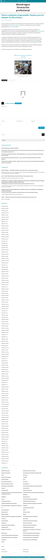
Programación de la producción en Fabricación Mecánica (32, 530)
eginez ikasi (25, 481)
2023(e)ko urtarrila (5, 280)
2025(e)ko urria (4, 221)
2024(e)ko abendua (5, 236)
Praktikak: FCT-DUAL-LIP (6, 529)
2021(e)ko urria (4, 310)
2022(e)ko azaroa (4, 284)
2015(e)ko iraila (4, 443)
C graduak (25, 477)
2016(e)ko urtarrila (5, 434)
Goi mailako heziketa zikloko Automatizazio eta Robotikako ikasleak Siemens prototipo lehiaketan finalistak (19, 192)
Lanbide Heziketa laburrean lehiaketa (30, 520)
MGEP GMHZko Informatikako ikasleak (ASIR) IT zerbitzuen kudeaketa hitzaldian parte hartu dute (17, 183)
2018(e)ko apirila (4, 395)
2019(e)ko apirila (4, 369)
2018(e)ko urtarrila (5, 402)
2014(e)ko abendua (5, 458)
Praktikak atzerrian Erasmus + (28, 527)
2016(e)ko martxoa (5, 430)
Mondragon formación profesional (23, 7)
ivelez (2, 20)
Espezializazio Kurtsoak (5, 501)
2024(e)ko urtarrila (5, 258)
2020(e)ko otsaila (4, 349)
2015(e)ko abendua (5, 436)
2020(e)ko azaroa (4, 332)
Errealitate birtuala (26, 496)
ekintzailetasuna (26, 483)
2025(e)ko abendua (5, 217)
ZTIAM (2, 541)
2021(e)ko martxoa (5, 323)
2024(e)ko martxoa (5, 254)
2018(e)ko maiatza (5, 393)
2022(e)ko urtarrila (5, 304)
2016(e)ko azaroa (4, 419)
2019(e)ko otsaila (4, 373)
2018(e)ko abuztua (5, 386)
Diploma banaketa (4, 479)
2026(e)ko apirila (4, 210)
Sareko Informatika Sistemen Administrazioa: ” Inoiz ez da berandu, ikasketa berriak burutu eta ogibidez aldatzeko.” (21, 158)
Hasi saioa (3, 549)
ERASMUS (25, 494)
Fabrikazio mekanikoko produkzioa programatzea (32, 503)
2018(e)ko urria (4, 382)
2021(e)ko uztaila (4, 315)
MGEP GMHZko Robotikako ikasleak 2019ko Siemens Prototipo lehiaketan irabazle (24, 170)
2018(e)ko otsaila (4, 399)
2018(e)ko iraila (4, 384)
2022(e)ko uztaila (4, 291)
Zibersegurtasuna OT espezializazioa (30, 539)
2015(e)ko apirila (4, 449)
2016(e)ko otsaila (4, 432)
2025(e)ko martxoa (5, 230)
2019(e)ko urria (4, 358)
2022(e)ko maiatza (5, 295)
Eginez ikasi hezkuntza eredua (7, 483)
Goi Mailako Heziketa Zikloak (28, 507)
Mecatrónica (16, 25)
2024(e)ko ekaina (4, 247)
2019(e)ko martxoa (5, 371)
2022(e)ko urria (4, 286)
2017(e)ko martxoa (5, 410)
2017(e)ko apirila (4, 408)
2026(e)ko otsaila (4, 214)
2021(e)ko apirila (4, 321)
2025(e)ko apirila (4, 228)
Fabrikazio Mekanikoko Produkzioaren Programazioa (11, 505)
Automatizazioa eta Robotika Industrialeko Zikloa (32, 472)
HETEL (24, 509)
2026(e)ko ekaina (4, 206)
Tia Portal (39, 31)
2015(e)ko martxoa (5, 452)
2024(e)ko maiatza (5, 249)
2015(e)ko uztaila (4, 445)
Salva (2, 176)
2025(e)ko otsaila (4, 232)
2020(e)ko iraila (4, 336)
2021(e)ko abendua (5, 306)
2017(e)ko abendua (5, 404)
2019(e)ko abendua (5, 354)
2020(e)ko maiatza (5, 343)
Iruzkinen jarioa (4, 551)
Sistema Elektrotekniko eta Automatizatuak (31, 535)
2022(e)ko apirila (4, 297)
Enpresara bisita (26, 488)
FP (2, 507)
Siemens (11, 26)
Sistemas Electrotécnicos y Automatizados (9, 537)
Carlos (2, 197)
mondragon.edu (19, 1)
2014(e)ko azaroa (4, 460)
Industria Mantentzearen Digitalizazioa (30, 516)
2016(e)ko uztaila (4, 421)
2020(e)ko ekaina (4, 341)
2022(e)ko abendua (5, 282)
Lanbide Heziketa (4, 520)
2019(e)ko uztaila (4, 362)
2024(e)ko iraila (4, 243)
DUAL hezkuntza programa (6, 481)
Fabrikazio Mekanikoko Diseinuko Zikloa (9, 503)
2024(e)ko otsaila (4, 256)
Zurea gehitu (18, 103)
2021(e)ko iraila (4, 312)
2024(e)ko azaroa (4, 238)
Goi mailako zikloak (5, 509)
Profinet (34, 40)
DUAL (24, 479)
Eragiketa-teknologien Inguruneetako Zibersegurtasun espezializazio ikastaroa (11, 493)
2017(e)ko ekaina (4, 406)
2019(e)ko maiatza (5, 367)
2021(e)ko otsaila (4, 325)
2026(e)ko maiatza (5, 208)
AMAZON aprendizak (5, 470)
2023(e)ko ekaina (4, 269)
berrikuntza (25, 475)
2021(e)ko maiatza (5, 319)
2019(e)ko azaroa (4, 356)
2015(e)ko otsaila (4, 454)
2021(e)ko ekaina (4, 317)
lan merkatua (25, 518)
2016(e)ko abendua (5, 417)
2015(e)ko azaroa (4, 439)
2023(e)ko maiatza (5, 271)
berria (2, 475)
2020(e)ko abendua (5, 330)
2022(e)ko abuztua (5, 288)
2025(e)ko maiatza (5, 225)
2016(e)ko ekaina (4, 423)
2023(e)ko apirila (4, 273)
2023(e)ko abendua (5, 260)
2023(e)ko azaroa (4, 262)
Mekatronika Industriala (27, 522)
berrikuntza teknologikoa (6, 477)
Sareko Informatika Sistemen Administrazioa (31, 533)
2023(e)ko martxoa (5, 275)
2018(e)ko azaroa (4, 380)
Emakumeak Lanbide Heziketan (7, 485)
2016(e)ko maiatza (5, 426)
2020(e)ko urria (4, 334)
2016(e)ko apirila (4, 428)
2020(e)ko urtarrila (5, 352)
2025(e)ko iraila (4, 223)
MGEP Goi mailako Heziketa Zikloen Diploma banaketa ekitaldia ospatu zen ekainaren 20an (21, 197)
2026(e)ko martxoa (5, 212)
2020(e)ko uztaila (4, 339)
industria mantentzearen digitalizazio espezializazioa (11, 516)
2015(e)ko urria (4, 441)
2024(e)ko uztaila (4, 245)
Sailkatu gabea (11, 80)
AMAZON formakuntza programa (29, 470)
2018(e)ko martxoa (5, 397)
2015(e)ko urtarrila (5, 456)
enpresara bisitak (4, 490)
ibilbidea (24, 514)
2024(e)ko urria (4, 241)
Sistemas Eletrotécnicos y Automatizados (31, 537)
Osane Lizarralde (5, 170)
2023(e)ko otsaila (4, 278)
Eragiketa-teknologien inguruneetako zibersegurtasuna (33, 492)
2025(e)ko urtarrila (5, 234)
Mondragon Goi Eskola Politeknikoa (8, 525)
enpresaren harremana (27, 490)
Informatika (3, 518)
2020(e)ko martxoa (5, 347)
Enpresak (3, 488)
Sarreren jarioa (26, 549)
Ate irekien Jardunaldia (5, 472)
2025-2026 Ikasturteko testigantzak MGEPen (9, 148)
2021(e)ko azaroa (4, 308)
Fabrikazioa (25, 505)
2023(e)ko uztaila (4, 267)
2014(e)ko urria (4, 463)
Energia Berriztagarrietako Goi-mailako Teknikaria (32, 485)
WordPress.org (26, 551)
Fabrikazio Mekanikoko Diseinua (29, 501)
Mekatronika (3, 522)
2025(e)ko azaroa (4, 219)
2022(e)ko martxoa (5, 299)
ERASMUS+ (3, 496)
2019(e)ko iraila (4, 360)
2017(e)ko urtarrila (5, 415)
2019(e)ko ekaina (4, 365)
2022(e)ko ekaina (4, 293)
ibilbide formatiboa (4, 514)
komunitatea (25, 1)
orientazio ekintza (4, 527)
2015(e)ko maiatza (5, 447)
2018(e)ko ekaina (4, 391)
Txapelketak (3, 539)
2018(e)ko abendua (5, 378)
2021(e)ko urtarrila (5, 328)
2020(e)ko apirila (4, 345)
